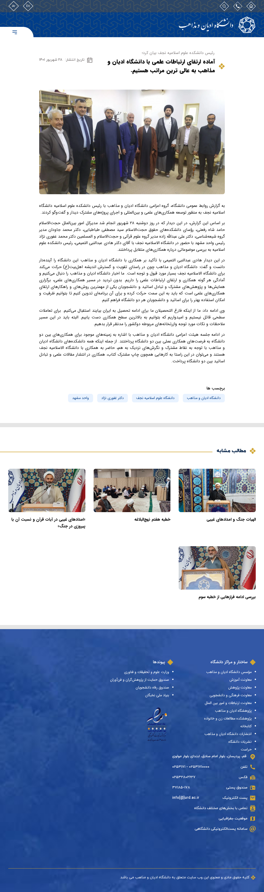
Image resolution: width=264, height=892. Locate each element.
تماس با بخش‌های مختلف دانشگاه (221, 808)
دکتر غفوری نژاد (112, 398)
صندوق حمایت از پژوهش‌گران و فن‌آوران (139, 680)
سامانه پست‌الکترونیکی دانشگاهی (221, 828)
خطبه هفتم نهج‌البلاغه (152, 519)
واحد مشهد (80, 398)
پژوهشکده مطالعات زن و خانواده (228, 718)
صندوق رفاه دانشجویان (152, 687)
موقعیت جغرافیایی (233, 818)
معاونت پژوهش (240, 687)
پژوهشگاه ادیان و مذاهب (233, 711)
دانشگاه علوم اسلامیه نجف (155, 398)
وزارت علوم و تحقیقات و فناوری (146, 672)
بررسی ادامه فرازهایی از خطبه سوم (227, 597)
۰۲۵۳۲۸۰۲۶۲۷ (183, 777)
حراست (246, 749)
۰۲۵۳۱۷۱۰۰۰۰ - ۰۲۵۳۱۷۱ (190, 766)
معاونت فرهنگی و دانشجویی (231, 695)
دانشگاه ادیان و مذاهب (204, 398)
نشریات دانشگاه (240, 742)
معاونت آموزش (240, 680)
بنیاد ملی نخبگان (157, 695)
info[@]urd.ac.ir (185, 797)
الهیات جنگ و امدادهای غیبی (231, 519)
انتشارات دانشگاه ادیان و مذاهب (228, 734)
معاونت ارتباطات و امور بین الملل (228, 703)
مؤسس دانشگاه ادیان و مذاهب (229, 672)
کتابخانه (246, 726)
